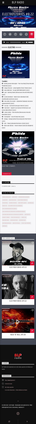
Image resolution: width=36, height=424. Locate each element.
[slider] (30, 42)
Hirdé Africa (13, 203)
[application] (18, 42)
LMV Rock (27, 214)
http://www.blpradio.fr (10, 380)
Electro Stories (8, 166)
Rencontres (14, 220)
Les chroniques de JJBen (10, 209)
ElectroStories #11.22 (18, 301)
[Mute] (27, 42)
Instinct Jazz (22, 203)
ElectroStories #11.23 (18, 267)
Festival (5, 203)
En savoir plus (6, 174)
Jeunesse (30, 203)
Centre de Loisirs (24, 197)
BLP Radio (18, 2)
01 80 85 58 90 (8, 384)
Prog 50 (24, 217)
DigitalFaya (12, 200)
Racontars (6, 220)
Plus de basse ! (15, 217)
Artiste (14, 197)
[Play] (4, 42)
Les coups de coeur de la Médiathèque (14, 211)
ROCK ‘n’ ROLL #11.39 (18, 334)
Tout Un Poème (26, 223)
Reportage (22, 220)
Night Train (6, 217)
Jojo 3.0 (5, 206)
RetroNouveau (7, 223)
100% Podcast (7, 197)
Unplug (5, 226)
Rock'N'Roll (16, 223)
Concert (5, 200)
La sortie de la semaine (15, 206)
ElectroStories (18, 11)
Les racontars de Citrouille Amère (13, 214)
